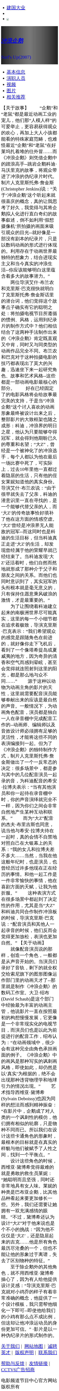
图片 (11, 90)
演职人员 (16, 78)
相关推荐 (16, 96)
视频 (11, 84)
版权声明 (24, 1352)
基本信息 (16, 72)
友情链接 (38, 1363)
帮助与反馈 (12, 1363)
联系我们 (47, 1352)
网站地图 (33, 1346)
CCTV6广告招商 (18, 1369)
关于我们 (10, 1346)
